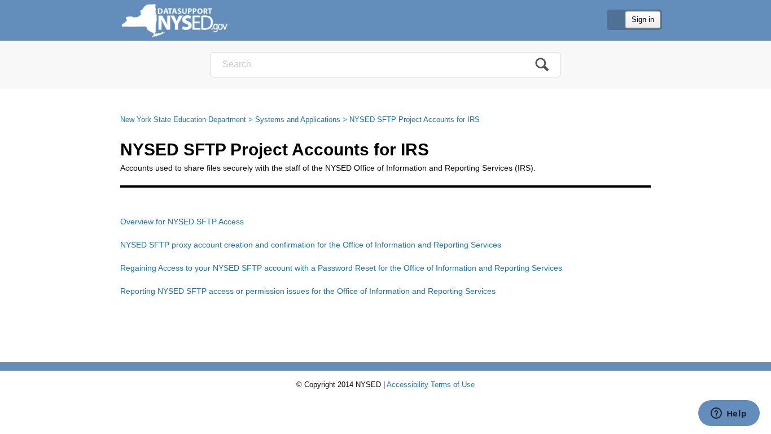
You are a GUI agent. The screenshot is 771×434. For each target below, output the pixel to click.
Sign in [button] (643, 19)
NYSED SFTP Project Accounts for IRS (414, 119)
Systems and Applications (297, 119)
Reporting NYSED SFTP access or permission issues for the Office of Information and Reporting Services (308, 291)
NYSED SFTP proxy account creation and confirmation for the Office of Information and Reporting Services (310, 244)
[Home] (174, 20)
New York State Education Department (183, 119)
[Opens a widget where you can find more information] (729, 414)
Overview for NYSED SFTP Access (182, 221)
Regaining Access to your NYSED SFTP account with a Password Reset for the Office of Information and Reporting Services (341, 267)
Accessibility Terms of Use (431, 384)
